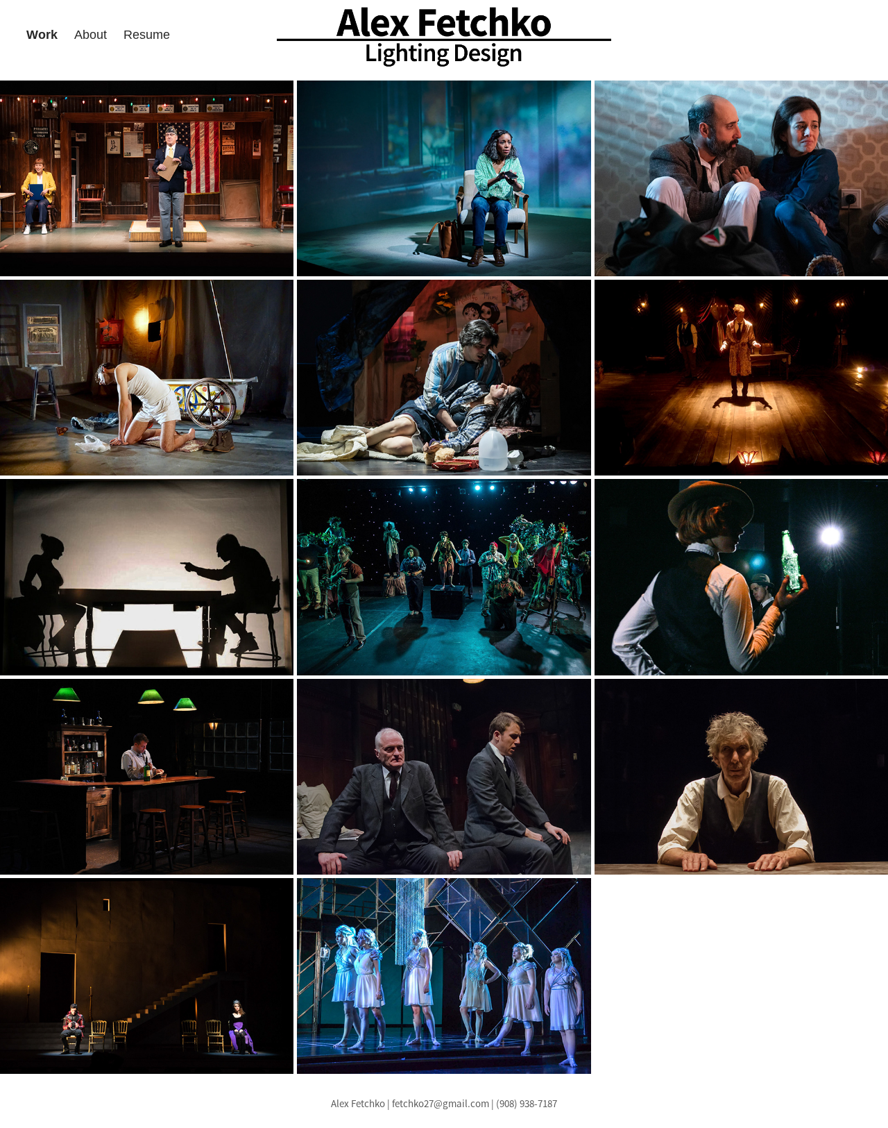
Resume (146, 35)
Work (42, 35)
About (90, 35)
